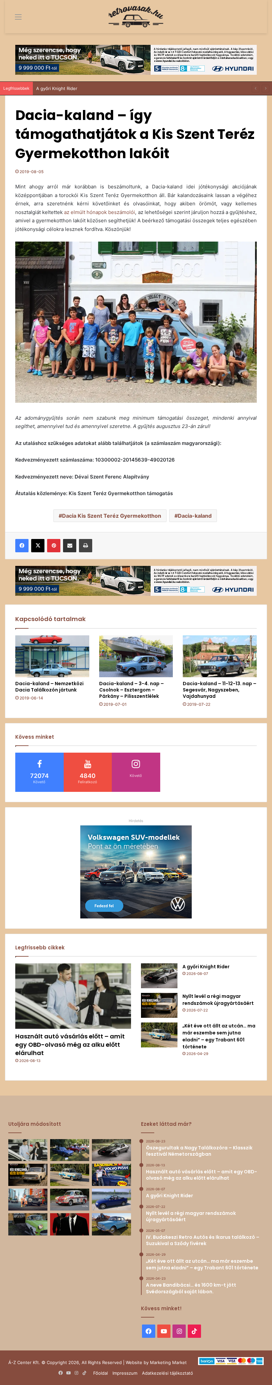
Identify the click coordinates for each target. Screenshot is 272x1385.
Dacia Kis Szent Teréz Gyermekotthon (111, 515)
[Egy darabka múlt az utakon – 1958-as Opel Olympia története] (27, 1224)
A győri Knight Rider (56, 88)
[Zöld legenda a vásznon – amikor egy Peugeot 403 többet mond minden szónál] (69, 1224)
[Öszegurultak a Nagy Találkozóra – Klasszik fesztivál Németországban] (69, 1150)
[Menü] (13, 19)
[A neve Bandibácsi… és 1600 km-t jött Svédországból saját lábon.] (111, 1175)
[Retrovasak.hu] (136, 16)
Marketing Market (168, 1362)
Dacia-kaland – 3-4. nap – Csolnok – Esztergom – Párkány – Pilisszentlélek (131, 689)
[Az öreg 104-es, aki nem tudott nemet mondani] (27, 1200)
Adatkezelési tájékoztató (167, 1373)
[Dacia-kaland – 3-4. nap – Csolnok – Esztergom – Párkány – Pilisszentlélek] (136, 656)
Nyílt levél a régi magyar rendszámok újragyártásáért (218, 1000)
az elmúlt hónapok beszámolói (99, 212)
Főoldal (100, 1373)
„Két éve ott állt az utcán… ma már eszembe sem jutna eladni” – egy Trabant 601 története (218, 1036)
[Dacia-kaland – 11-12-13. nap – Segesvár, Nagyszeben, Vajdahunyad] (220, 656)
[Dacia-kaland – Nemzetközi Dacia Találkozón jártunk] (52, 656)
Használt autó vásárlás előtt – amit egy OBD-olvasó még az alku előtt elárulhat (70, 1044)
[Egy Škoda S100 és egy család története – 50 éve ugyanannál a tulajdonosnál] (111, 1224)
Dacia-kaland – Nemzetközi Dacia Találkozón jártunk (49, 686)
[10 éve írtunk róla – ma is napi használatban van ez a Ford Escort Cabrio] (111, 1200)
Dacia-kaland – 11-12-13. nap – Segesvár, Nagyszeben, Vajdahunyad (219, 689)
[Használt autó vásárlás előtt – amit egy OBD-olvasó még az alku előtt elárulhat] (73, 996)
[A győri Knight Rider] (159, 975)
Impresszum (124, 1373)
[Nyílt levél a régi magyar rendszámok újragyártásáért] (159, 1005)
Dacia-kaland (195, 515)
